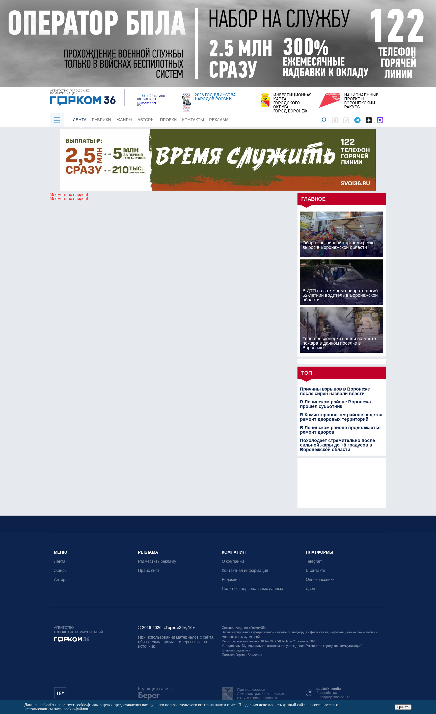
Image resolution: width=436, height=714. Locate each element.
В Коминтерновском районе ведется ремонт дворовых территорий (341, 417)
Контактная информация (245, 570)
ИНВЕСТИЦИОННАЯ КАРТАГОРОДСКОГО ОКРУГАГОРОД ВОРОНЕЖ (292, 103)
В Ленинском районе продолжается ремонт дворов (340, 429)
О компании (233, 561)
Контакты (193, 120)
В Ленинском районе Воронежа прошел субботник (335, 404)
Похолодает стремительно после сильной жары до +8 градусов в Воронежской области (337, 445)
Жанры (124, 120)
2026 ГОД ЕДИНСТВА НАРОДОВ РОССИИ (215, 97)
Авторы (146, 120)
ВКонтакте (315, 570)
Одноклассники (320, 579)
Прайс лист (148, 570)
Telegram (314, 561)
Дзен (310, 588)
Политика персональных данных (252, 588)
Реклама (219, 120)
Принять (403, 707)
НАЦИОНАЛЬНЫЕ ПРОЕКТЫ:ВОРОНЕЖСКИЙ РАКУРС (361, 101)
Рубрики (101, 120)
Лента (80, 120)
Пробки (168, 120)
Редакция (231, 579)
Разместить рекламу (157, 561)
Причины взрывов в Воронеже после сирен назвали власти (335, 391)
